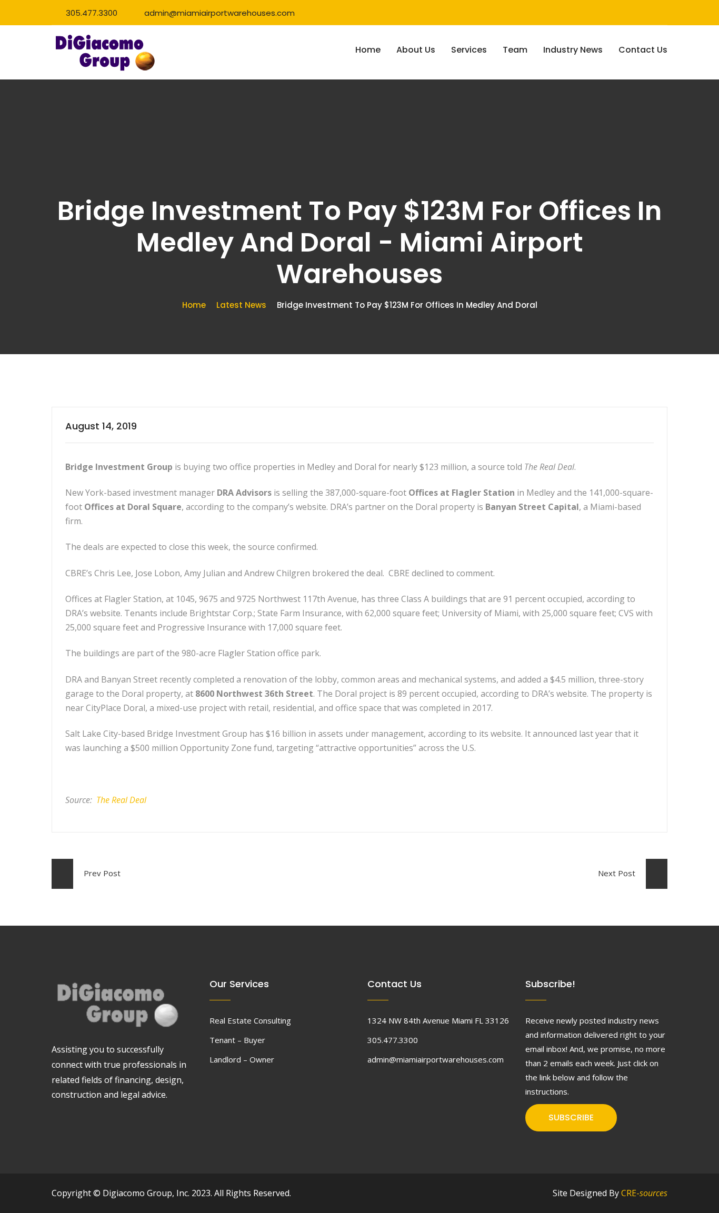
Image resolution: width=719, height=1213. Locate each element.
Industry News (573, 50)
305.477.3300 (91, 12)
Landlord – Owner (241, 1059)
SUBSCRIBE (571, 1117)
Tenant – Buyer (237, 1040)
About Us (415, 50)
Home (368, 50)
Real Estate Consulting (250, 1020)
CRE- (644, 1193)
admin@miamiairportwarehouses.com (219, 12)
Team (515, 50)
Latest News (241, 304)
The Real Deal (121, 800)
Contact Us (642, 50)
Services (469, 50)
